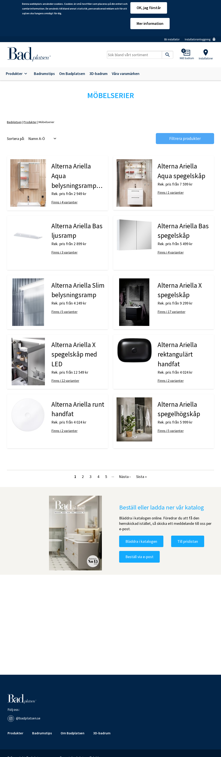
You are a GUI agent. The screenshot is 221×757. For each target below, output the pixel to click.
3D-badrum (98, 73)
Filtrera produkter (185, 138)
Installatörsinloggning (197, 39)
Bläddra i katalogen (141, 541)
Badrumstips (44, 73)
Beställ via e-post (139, 556)
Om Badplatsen (72, 73)
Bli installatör (172, 39)
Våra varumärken (125, 73)
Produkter (14, 73)
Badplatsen (14, 122)
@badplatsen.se (28, 718)
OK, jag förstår (149, 7)
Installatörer (206, 58)
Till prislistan (187, 541)
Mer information (150, 23)
